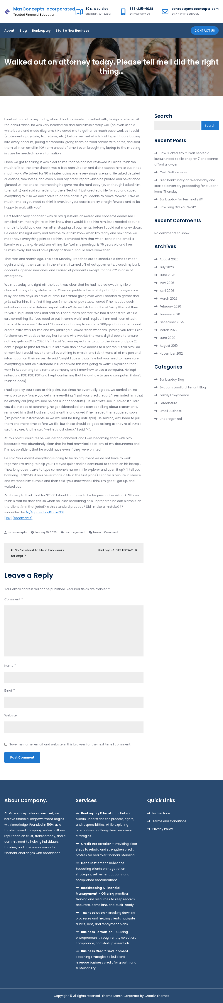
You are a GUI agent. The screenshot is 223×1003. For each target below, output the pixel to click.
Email (9, 690)
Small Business (171, 411)
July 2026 (167, 267)
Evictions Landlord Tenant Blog (183, 387)
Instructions (161, 813)
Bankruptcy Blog (172, 379)
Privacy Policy (162, 829)
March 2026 (168, 298)
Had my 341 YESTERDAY (115, 550)
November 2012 (171, 353)
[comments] (22, 518)
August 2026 (169, 259)
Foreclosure (168, 403)
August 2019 (169, 345)
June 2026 (167, 275)
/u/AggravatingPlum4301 (45, 512)
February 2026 (170, 306)
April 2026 (167, 291)
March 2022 (168, 330)
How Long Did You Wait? (178, 207)
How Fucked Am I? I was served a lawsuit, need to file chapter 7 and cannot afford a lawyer (186, 159)
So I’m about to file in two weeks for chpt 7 (37, 553)
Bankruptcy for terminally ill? (181, 199)
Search (163, 116)
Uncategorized (74, 532)
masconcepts (17, 532)
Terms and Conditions (169, 821)
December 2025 (172, 322)
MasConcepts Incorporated (44, 9)
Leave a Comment (105, 532)
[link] (8, 518)
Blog (23, 30)
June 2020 (167, 338)
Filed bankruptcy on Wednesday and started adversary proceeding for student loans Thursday (186, 186)
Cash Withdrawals (173, 172)
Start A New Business (72, 30)
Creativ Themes (157, 996)
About (9, 30)
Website (10, 715)
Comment (13, 599)
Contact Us (204, 30)
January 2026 (170, 314)
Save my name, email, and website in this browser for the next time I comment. (70, 744)
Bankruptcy (41, 30)
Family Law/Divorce (174, 395)
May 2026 (167, 283)
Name (10, 665)
